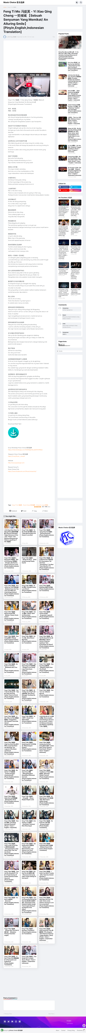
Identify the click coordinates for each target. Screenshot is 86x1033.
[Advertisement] (33, 57)
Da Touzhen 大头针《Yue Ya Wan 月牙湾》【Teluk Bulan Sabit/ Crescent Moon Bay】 (75, 249)
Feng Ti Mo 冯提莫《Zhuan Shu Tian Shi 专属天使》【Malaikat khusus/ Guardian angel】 (11, 932)
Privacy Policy (71, 1030)
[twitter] (8, 1021)
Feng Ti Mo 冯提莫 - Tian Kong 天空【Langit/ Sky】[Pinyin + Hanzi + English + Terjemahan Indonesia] (29, 960)
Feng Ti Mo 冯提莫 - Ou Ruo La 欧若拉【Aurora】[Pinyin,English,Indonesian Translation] (11, 901)
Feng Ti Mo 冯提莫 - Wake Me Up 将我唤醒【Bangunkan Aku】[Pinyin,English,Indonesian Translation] (11, 800)
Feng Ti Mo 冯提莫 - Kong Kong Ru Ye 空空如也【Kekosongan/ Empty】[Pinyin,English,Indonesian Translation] (29, 747)
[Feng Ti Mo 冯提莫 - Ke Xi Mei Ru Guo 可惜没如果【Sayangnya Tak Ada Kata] (46, 551)
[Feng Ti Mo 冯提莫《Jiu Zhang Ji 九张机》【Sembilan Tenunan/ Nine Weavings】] (29, 814)
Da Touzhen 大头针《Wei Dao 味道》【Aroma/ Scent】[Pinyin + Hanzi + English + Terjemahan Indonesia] (75, 274)
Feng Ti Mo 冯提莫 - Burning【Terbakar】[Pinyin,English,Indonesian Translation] (29, 931)
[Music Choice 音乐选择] (83, 1029)
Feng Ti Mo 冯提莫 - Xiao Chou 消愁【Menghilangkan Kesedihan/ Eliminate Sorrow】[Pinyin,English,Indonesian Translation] (29, 775)
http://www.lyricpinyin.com (16, 463)
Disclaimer (80, 1030)
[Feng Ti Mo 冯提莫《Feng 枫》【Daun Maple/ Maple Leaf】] (29, 790)
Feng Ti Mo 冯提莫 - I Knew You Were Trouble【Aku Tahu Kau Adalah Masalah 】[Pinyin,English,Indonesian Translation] (46, 876)
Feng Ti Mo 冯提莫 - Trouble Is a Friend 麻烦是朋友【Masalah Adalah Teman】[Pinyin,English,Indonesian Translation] (46, 774)
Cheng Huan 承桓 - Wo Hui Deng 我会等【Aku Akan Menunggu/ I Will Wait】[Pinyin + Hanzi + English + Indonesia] (74, 159)
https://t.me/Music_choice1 (16, 456)
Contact (63, 1030)
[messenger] (83, 1025)
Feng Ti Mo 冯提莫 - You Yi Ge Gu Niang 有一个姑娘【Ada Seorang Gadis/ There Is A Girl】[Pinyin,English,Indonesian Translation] (11, 694)
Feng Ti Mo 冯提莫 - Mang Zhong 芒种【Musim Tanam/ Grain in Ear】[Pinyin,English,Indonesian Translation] (11, 616)
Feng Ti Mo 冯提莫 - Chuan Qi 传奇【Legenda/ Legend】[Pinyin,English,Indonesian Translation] (46, 615)
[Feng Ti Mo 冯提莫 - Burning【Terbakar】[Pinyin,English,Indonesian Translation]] (29, 922)
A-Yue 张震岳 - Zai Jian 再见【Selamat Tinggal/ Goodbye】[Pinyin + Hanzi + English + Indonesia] (74, 148)
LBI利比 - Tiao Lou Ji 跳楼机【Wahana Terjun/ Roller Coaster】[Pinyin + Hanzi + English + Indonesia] (74, 120)
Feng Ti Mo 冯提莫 (12, 7)
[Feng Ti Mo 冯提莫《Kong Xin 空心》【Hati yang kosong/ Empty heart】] (29, 551)
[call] (2, 1030)
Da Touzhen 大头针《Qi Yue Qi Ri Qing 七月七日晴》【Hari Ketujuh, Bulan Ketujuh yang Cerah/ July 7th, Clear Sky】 (76, 211)
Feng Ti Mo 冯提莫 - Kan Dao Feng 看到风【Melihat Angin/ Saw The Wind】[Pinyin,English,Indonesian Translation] (46, 668)
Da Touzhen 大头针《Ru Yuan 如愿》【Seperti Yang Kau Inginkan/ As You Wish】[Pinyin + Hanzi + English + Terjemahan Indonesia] (74, 171)
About (57, 1030)
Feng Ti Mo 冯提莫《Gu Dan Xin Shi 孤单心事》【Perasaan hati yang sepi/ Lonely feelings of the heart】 (29, 875)
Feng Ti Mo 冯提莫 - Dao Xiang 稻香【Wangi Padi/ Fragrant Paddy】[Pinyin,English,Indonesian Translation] (11, 639)
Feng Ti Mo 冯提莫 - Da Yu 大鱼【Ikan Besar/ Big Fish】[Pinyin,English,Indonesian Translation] (29, 639)
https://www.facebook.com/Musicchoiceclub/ (22, 471)
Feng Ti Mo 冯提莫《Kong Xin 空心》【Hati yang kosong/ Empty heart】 (29, 560)
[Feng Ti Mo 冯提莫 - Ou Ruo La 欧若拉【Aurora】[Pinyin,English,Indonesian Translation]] (11, 891)
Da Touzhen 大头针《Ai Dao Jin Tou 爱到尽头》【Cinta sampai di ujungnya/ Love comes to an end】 (64, 293)
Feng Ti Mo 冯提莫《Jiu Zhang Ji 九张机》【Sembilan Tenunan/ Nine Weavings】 (29, 823)
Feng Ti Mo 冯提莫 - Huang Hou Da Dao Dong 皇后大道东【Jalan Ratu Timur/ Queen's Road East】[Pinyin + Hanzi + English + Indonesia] (46, 747)
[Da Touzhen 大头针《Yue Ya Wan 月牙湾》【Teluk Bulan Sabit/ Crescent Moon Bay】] (76, 242)
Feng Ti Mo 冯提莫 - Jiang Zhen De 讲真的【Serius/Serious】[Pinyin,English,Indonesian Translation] (46, 533)
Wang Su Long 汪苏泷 (42, 505)
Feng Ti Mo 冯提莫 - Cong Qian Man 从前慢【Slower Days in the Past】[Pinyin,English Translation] (46, 847)
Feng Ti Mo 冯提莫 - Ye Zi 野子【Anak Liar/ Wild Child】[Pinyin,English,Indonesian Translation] (29, 720)
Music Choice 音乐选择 (13, 2)
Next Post (51, 1014)
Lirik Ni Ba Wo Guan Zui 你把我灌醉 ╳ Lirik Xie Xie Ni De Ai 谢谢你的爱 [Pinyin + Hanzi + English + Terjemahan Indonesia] (64, 211)
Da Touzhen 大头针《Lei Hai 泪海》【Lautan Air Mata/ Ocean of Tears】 (63, 271)
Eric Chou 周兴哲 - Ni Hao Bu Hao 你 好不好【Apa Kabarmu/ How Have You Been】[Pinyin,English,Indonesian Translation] (74, 66)
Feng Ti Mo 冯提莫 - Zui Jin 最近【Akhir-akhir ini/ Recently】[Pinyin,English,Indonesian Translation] (29, 615)
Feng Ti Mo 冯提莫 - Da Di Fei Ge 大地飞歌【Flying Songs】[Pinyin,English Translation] (46, 824)
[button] (77, 2)
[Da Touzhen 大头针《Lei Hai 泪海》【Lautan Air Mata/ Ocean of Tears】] (64, 265)
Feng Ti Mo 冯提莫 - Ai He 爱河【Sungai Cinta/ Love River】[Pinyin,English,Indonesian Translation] (29, 589)
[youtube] (12, 1021)
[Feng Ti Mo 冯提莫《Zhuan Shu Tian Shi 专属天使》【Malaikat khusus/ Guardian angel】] (11, 922)
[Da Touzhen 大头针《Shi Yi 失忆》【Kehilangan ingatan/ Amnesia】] (76, 285)
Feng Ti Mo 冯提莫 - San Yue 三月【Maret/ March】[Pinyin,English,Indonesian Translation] (46, 693)
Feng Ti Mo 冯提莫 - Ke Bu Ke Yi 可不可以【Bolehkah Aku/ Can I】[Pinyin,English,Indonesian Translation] (11, 668)
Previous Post (8, 1014)
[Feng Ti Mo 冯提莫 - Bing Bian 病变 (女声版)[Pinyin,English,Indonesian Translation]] (46, 579)
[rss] (19, 1021)
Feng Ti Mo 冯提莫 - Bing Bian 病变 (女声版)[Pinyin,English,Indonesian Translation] (46, 588)
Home (4, 7)
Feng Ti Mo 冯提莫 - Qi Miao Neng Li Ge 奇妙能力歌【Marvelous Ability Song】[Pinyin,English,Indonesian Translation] (46, 800)
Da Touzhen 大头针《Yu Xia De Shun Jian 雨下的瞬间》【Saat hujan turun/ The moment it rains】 (76, 230)
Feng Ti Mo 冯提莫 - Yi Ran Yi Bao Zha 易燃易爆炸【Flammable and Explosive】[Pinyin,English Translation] (11, 961)
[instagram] (16, 1021)
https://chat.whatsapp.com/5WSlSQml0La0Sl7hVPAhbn (25, 450)
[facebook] (4, 1021)
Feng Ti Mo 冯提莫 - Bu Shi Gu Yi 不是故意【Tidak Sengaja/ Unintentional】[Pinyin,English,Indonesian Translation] (11, 774)
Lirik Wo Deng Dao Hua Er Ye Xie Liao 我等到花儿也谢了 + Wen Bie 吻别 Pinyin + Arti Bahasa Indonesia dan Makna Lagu (64, 231)
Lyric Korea (70, 1023)
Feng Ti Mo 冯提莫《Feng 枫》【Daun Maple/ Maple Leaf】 (28, 798)
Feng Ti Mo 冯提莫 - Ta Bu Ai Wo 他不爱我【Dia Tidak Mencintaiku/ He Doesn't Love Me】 (29, 532)
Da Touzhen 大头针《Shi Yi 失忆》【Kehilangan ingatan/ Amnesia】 (76, 291)
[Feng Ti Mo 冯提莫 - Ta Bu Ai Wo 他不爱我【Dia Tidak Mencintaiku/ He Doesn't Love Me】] (29, 523)
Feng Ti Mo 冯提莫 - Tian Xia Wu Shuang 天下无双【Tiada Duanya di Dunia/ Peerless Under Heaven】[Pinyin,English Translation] (11, 876)
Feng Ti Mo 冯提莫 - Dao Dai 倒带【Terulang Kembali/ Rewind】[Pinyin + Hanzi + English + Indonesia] (11, 824)
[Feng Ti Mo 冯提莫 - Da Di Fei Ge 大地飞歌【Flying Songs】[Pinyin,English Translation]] (46, 814)
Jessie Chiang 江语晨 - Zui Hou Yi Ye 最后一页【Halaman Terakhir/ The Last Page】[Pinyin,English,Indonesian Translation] (74, 108)
